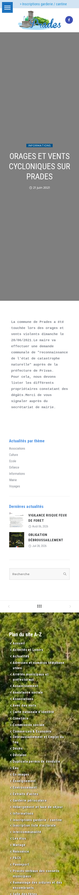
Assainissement (25, 686)
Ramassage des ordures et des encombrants (37, 885)
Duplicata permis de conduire (36, 761)
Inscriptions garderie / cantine (37, 820)
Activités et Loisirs (28, 650)
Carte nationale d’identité (33, 712)
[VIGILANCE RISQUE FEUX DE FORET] (16, 520)
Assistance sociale (28, 692)
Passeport (21, 864)
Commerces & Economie (32, 731)
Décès (18, 748)
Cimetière (21, 718)
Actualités (21, 656)
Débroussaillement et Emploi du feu (38, 739)
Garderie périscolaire (30, 800)
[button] (7, 7)
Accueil (19, 643)
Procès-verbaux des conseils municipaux (36, 873)
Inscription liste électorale (34, 825)
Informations (39, 145)
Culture (13, 455)
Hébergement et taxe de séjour (38, 807)
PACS (17, 858)
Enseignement (24, 781)
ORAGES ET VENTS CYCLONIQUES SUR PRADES (39, 166)
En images (21, 774)
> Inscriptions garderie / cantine (43, 4)
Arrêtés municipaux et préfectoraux (31, 677)
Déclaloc (20, 755)
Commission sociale (29, 725)
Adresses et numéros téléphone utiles (38, 665)
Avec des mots (24, 705)
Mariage (19, 845)
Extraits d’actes (25, 794)
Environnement (25, 787)
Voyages (14, 486)
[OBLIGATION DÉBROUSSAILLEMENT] (16, 539)
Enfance (14, 467)
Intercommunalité (27, 832)
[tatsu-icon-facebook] (69, 20)
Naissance (21, 851)
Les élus (19, 838)
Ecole (12, 461)
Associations (17, 448)
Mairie (13, 480)
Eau (15, 768)
